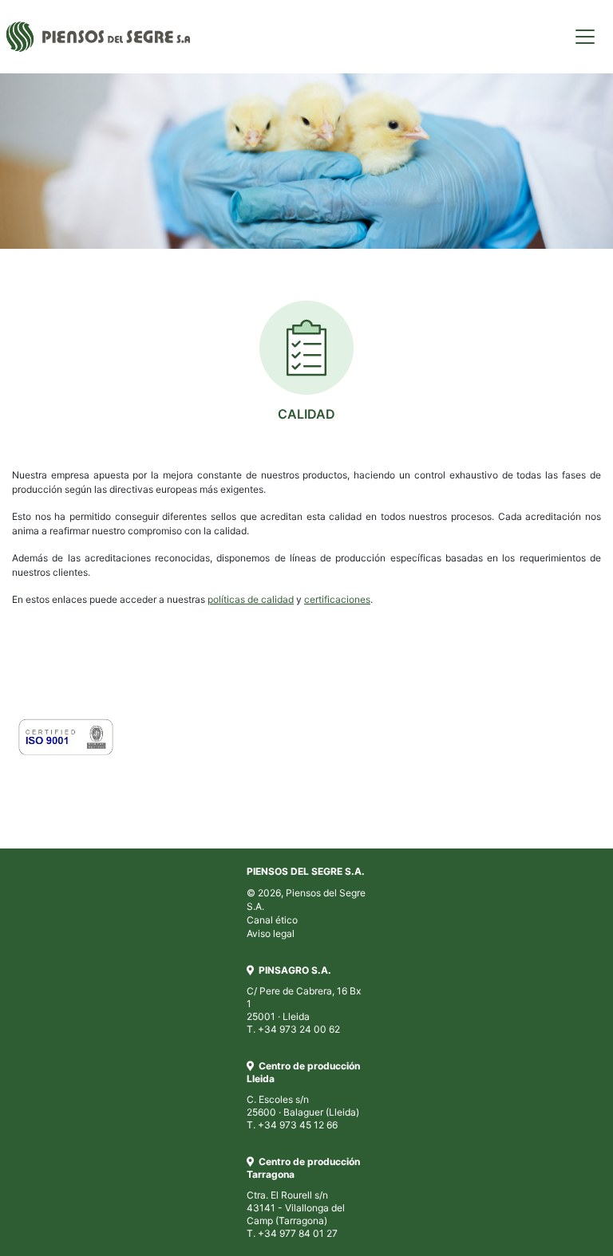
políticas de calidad (251, 599)
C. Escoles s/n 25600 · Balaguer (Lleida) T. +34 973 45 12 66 (303, 1102)
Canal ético (272, 920)
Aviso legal (271, 933)
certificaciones (337, 599)
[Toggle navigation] (585, 37)
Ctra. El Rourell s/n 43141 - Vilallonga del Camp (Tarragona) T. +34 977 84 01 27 (303, 1203)
